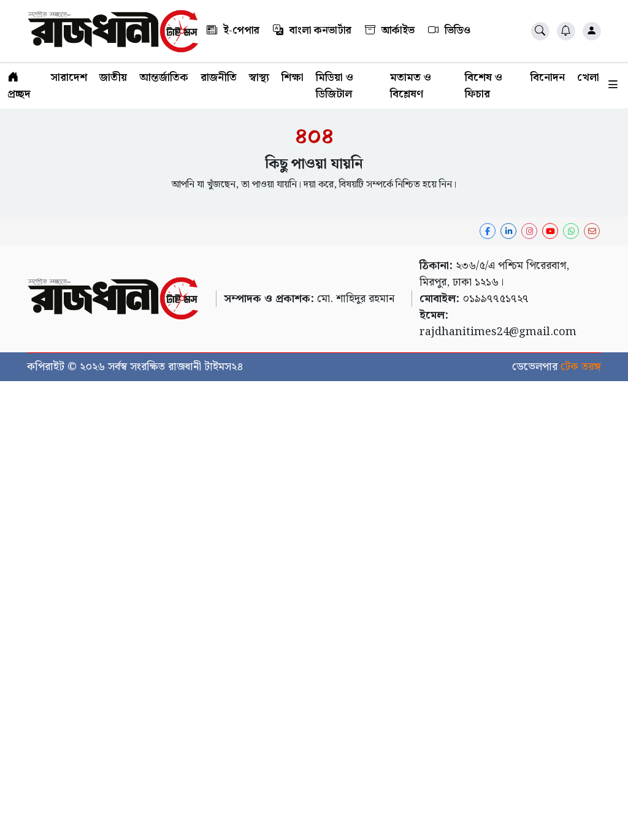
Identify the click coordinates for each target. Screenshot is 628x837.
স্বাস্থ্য (259, 77)
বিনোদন (547, 77)
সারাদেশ (68, 77)
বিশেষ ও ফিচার (483, 85)
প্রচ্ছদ (19, 93)
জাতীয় (113, 77)
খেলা (588, 77)
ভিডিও (456, 30)
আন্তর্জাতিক (163, 77)
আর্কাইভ (397, 30)
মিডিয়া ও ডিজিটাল (334, 85)
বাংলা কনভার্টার (319, 30)
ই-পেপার (240, 30)
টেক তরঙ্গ (581, 367)
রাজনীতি (219, 77)
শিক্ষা (292, 77)
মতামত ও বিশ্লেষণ (410, 85)
